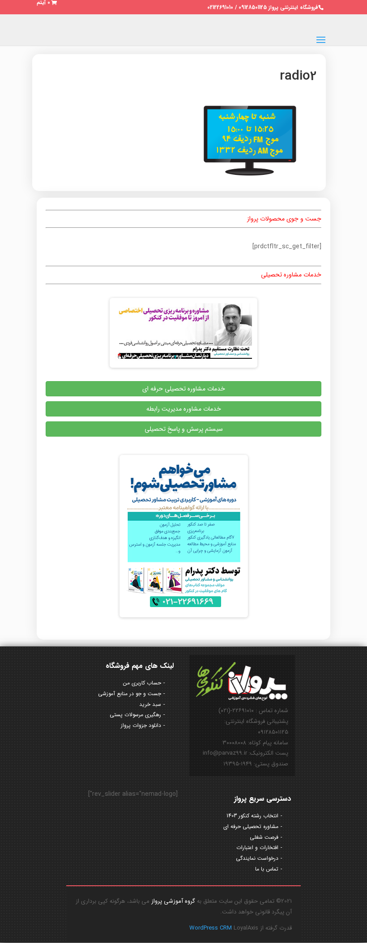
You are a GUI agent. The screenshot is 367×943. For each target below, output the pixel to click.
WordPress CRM (211, 928)
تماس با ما (266, 869)
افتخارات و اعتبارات (257, 847)
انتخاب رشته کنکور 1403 (252, 815)
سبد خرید (150, 704)
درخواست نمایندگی (257, 858)
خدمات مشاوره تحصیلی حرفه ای (183, 389)
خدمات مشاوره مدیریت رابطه (183, 409)
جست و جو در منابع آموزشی (129, 693)
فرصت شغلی (264, 837)
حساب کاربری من (142, 683)
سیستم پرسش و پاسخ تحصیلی (184, 429)
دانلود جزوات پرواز (141, 725)
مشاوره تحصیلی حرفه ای (250, 826)
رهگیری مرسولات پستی (135, 714)
